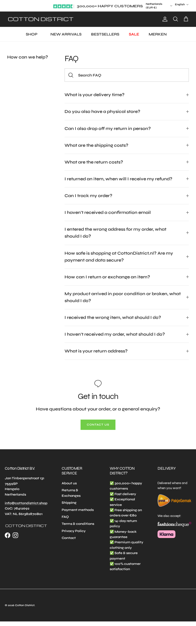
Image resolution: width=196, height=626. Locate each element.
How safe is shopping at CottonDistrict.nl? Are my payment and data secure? (119, 257)
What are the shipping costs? (96, 145)
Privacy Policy (74, 531)
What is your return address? (96, 351)
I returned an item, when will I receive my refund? (118, 178)
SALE (134, 34)
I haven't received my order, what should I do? (115, 334)
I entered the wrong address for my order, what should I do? (115, 233)
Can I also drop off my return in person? (108, 128)
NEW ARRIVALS (66, 34)
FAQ (65, 517)
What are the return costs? (94, 162)
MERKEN (158, 34)
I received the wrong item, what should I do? (113, 317)
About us (69, 483)
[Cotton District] (40, 19)
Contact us (98, 424)
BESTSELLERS (105, 34)
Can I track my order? (88, 195)
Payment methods (78, 510)
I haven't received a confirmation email (108, 212)
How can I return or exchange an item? (107, 277)
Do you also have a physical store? (102, 111)
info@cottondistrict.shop (26, 503)
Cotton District (24, 605)
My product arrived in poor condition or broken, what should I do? (123, 297)
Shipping (69, 503)
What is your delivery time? (95, 94)
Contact (69, 538)
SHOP (31, 34)
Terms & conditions (78, 524)
